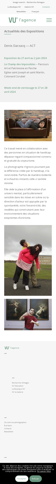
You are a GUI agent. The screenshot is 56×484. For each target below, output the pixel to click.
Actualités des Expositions (24, 31)
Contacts (46, 7)
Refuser (35, 478)
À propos (8, 425)
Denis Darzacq (14, 46)
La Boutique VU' (18, 389)
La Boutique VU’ (14, 7)
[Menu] (47, 20)
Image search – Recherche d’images (28, 2)
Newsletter (21, 11)
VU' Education (17, 386)
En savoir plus (44, 471)
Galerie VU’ (29, 7)
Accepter (21, 478)
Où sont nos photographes (15, 422)
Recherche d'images (20, 383)
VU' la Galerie (17, 392)
